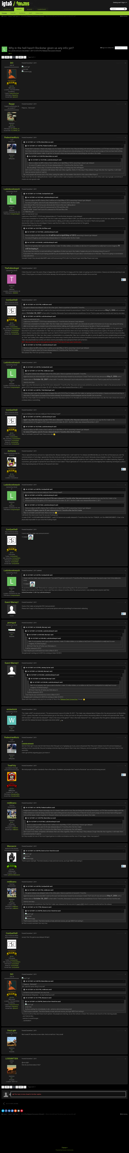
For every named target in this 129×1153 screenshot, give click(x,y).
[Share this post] (125, 63)
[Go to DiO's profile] (11, 73)
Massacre (11, 846)
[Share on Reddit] (15, 1110)
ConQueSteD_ (14, 326)
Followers (119, 48)
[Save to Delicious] (12, 1110)
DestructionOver (14, 93)
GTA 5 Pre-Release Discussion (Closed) (48, 51)
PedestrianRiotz (11, 137)
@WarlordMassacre (14, 875)
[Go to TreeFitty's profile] (11, 776)
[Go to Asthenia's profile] (11, 461)
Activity (29, 9)
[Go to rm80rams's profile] (11, 813)
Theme (64, 1147)
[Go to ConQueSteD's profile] (11, 310)
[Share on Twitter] (3, 1110)
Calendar (13, 13)
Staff (30, 13)
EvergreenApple (15, 214)
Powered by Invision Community (64, 1150)
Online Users (39, 13)
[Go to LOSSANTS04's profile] (11, 1069)
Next (20, 57)
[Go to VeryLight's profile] (11, 1041)
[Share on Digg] (9, 1110)
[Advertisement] (38, 31)
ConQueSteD (12, 300)
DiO (11, 63)
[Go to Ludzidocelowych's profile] (4, 49)
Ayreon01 (15, 97)
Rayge (12, 104)
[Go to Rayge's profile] (11, 116)
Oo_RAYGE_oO (15, 128)
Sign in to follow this (108, 47)
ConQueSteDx (16, 328)
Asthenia (12, 451)
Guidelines (22, 13)
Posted (29, 63)
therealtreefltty (15, 794)
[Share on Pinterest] (21, 1110)
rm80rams (11, 803)
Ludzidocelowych (16, 51)
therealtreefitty (15, 796)
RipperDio (15, 95)
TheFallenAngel (12, 268)
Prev (7, 57)
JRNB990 (15, 293)
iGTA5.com (7, 9)
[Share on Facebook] (6, 1110)
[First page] (3, 57)
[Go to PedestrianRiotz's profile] (11, 148)
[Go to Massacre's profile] (11, 857)
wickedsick (12, 709)
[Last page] (24, 57)
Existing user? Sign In (119, 2)
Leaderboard (42, 9)
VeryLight (11, 1030)
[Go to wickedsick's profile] (11, 720)
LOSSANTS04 (12, 1058)
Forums (19, 9)
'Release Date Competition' (69, 699)
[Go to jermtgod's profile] (11, 630)
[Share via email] (18, 1110)
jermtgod (11, 622)
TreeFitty (12, 765)
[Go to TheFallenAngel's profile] (11, 279)
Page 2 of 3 (31, 57)
